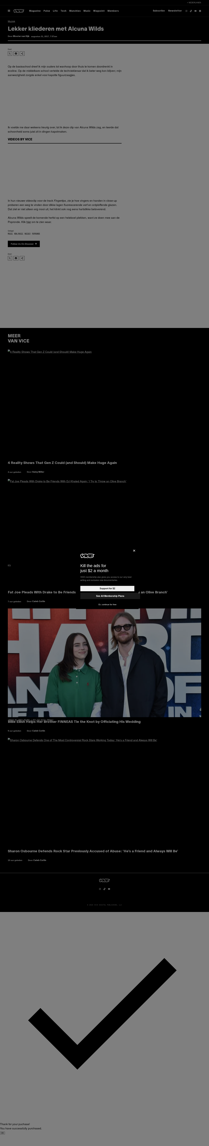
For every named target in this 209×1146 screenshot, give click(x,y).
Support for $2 (107, 588)
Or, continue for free (107, 604)
